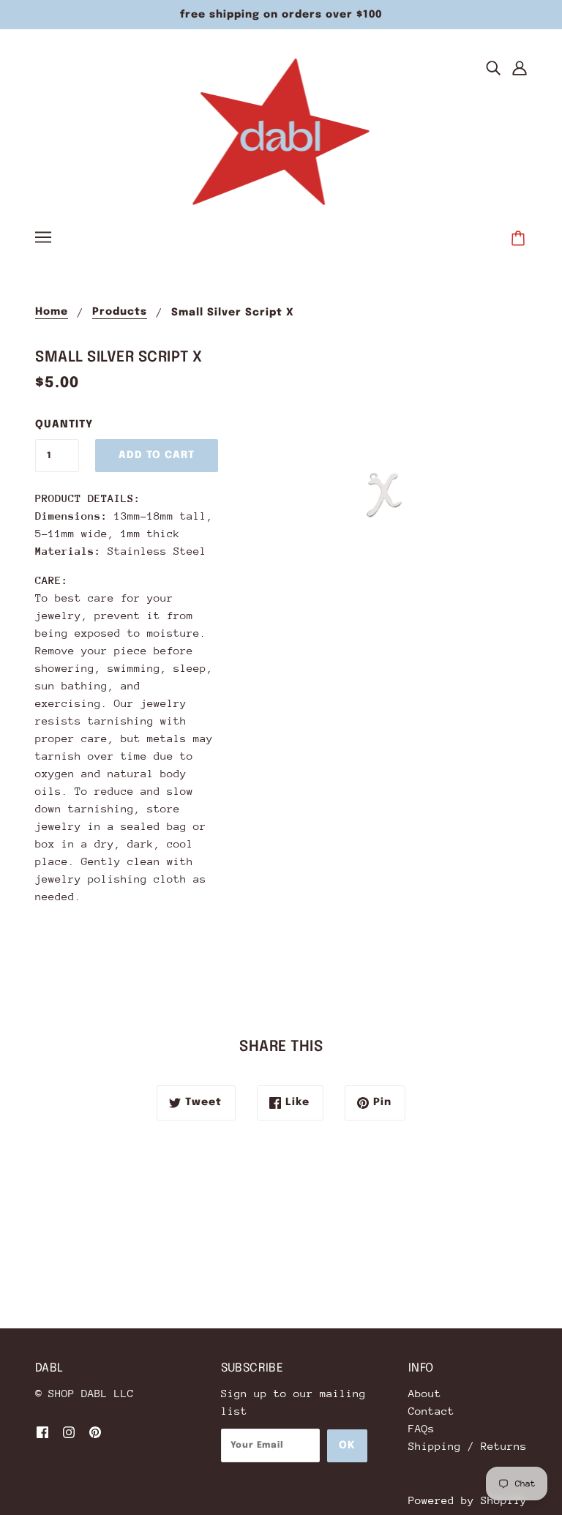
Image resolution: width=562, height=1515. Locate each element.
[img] (493, 67)
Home (51, 312)
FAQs (421, 1428)
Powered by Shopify (467, 1500)
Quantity (57, 424)
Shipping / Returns (467, 1446)
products (119, 312)
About (424, 1393)
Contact (431, 1410)
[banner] (281, 130)
